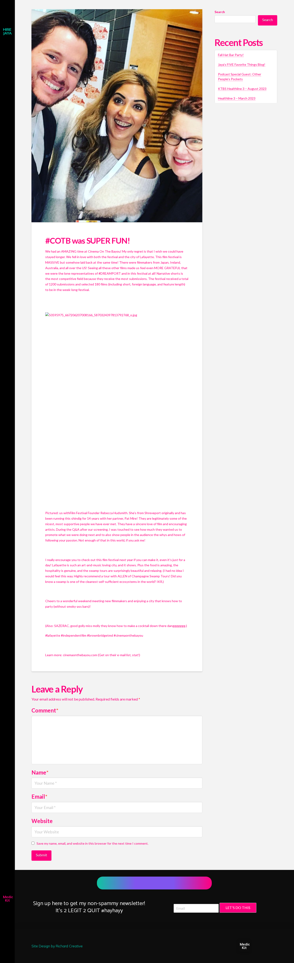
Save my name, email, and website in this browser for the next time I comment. (92, 843)
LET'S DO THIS (238, 907)
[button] (7, 5)
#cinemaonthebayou (128, 635)
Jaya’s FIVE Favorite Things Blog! (241, 64)
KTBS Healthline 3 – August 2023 (242, 89)
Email (39, 796)
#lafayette (52, 635)
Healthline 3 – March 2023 (236, 98)
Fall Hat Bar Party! (231, 55)
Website (42, 821)
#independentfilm (73, 635)
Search (220, 12)
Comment (44, 710)
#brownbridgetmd (100, 635)
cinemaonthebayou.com (80, 655)
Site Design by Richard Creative (57, 946)
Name (39, 772)
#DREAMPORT (110, 273)
